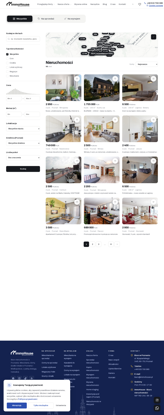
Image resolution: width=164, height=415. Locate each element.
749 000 (52, 145)
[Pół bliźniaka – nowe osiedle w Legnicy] (140, 170)
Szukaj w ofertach (14, 33)
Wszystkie (21, 19)
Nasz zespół (113, 360)
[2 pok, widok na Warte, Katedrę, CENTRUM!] (63, 170)
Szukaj (23, 169)
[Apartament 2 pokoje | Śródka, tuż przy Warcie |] (63, 211)
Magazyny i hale (48, 372)
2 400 (128, 145)
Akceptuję (16, 405)
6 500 (129, 104)
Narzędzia (94, 4)
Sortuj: (132, 64)
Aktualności (113, 364)
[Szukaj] (132, 4)
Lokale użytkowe (49, 367)
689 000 (90, 227)
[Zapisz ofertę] (77, 79)
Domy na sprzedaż (49, 363)
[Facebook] (13, 378)
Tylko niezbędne (40, 405)
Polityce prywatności (27, 399)
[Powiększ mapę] (153, 36)
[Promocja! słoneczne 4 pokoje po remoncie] (102, 211)
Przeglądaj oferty (45, 4)
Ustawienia (61, 405)
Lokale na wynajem (72, 375)
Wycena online (80, 4)
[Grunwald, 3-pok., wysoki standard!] (140, 211)
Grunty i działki (48, 376)
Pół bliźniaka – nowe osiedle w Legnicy (137, 193)
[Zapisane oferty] (139, 4)
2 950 (52, 104)
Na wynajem (74, 19)
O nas (112, 4)
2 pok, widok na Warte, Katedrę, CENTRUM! (62, 193)
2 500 (90, 145)
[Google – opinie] (31, 378)
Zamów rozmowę (156, 5)
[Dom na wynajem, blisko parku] (140, 87)
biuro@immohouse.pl (143, 375)
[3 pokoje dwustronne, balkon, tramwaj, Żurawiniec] (63, 128)
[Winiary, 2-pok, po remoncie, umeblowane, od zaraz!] (102, 128)
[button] (96, 47)
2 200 (90, 186)
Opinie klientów (114, 369)
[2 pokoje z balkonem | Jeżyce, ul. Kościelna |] (140, 128)
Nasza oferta (63, 4)
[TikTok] (25, 378)
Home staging (92, 390)
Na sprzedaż (47, 19)
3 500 (52, 227)
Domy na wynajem (71, 370)
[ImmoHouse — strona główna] (20, 4)
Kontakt (122, 4)
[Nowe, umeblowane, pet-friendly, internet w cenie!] (63, 87)
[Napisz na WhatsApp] (157, 408)
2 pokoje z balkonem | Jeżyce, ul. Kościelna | (139, 152)
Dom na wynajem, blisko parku (134, 111)
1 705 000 (91, 104)
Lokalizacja (11, 123)
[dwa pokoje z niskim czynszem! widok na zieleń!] (102, 170)
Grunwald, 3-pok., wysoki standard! (136, 234)
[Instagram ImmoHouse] (157, 400)
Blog (105, 4)
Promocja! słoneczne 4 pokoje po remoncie (101, 234)
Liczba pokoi (12, 152)
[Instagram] (19, 378)
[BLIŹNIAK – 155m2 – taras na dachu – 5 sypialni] (102, 87)
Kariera (111, 373)
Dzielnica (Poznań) (14, 138)
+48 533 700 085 (155, 3)
